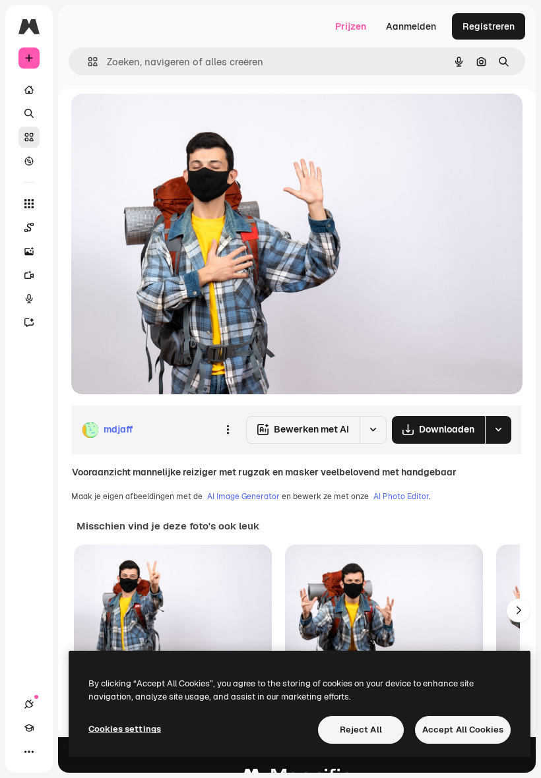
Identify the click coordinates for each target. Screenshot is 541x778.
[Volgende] (518, 610)
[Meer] (29, 751)
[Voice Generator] (29, 298)
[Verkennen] (29, 160)
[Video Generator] (29, 274)
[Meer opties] (227, 430)
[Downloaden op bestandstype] (498, 430)
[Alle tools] (29, 203)
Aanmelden (411, 26)
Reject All (361, 729)
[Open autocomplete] (87, 62)
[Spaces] (29, 227)
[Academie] (29, 727)
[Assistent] (29, 322)
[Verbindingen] (29, 704)
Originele (158, 118)
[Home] (29, 89)
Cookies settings (124, 728)
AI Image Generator (243, 496)
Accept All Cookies (462, 729)
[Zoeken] (29, 113)
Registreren (488, 26)
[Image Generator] (29, 251)
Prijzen (350, 26)
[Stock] (29, 137)
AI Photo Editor (401, 496)
